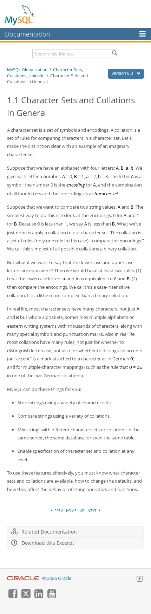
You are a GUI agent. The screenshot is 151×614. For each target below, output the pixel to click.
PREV (58, 510)
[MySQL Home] (20, 14)
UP (82, 510)
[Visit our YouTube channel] (51, 596)
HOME (71, 510)
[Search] (114, 54)
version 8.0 (123, 73)
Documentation (27, 34)
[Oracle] (23, 578)
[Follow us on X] (25, 596)
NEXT (92, 510)
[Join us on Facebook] (12, 596)
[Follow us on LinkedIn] (38, 596)
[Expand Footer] (139, 580)
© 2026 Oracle (56, 578)
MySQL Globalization (27, 69)
